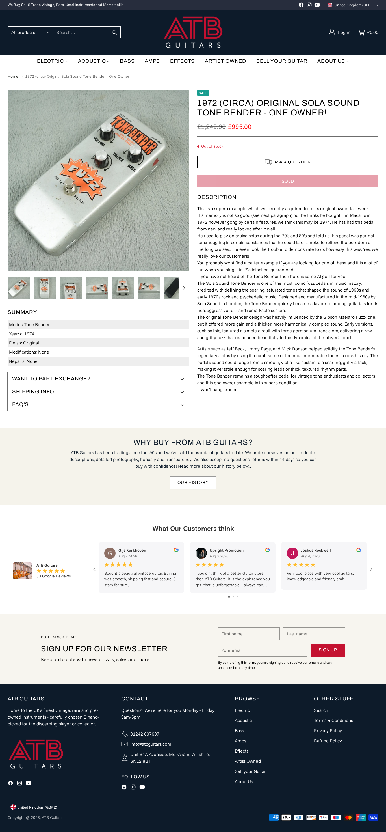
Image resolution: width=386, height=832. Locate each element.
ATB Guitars (52, 817)
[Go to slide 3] (237, 596)
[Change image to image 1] (19, 288)
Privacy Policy (328, 730)
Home (13, 76)
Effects (241, 751)
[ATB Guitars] (193, 32)
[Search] (114, 32)
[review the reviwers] (176, 550)
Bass (239, 730)
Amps (240, 740)
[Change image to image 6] (149, 288)
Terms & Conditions (333, 720)
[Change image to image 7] (175, 288)
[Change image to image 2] (45, 288)
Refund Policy (328, 740)
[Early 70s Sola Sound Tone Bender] (98, 180)
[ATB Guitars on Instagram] (309, 5)
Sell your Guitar (250, 771)
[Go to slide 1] (229, 597)
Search (321, 710)
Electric (242, 710)
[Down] (184, 288)
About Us (244, 781)
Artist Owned (248, 761)
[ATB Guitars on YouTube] (317, 5)
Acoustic (243, 720)
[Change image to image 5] (123, 288)
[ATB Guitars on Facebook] (301, 5)
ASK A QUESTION (292, 162)
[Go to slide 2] (233, 596)
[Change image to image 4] (97, 288)
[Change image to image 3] (71, 288)
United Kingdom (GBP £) (354, 5)
